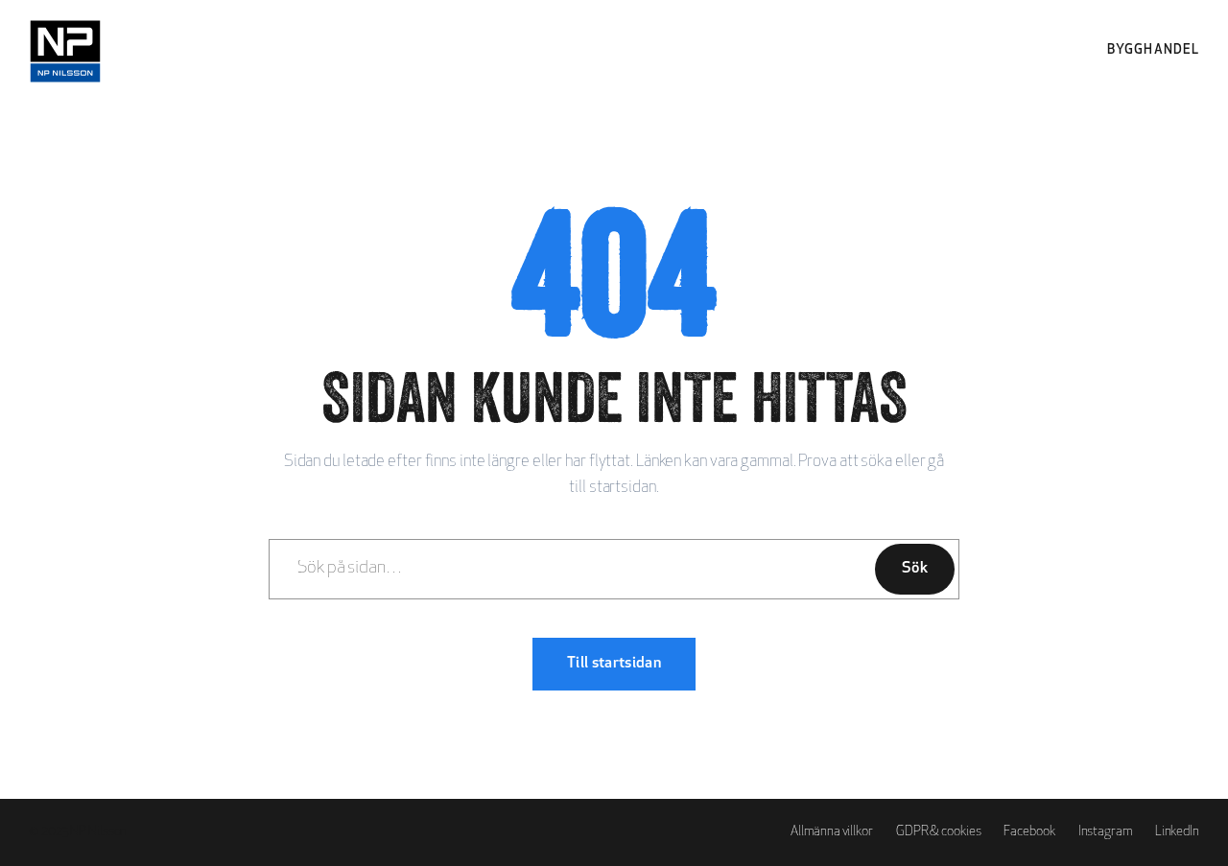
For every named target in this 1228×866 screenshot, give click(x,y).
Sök (915, 568)
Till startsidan (614, 663)
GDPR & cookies (938, 832)
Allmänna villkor (831, 832)
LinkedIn (1177, 832)
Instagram (1105, 832)
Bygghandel (1153, 50)
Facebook (1029, 832)
